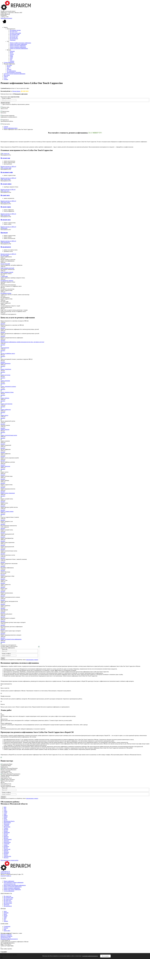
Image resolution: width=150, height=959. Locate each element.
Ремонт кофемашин (9, 881)
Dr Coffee (9, 65)
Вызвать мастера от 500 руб (8, 189)
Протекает (13, 40)
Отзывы (6, 79)
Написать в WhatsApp (6, 936)
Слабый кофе (4, 276)
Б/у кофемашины (11, 71)
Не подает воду (14, 35)
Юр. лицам (7, 75)
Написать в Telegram (6, 934)
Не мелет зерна (8, 901)
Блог (5, 929)
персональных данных (32, 659)
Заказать (3, 323)
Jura (11, 59)
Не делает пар (7, 896)
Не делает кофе (5, 255)
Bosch (11, 52)
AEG (11, 58)
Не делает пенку (8, 899)
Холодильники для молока (14, 72)
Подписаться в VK (6, 937)
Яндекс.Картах (16, 91)
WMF (11, 56)
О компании (7, 926)
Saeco (11, 55)
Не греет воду (13, 31)
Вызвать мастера (5, 102)
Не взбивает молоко (15, 30)
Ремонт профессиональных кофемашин (20, 42)
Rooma (8, 66)
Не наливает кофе (14, 34)
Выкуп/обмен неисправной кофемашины (15, 885)
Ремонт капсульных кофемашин (18, 44)
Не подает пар (14, 37)
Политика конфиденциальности (9, 939)
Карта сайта (7, 930)
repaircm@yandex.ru (6, 875)
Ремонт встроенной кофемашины (19, 48)
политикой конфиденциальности (90, 956)
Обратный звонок (5, 873)
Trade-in (6, 76)
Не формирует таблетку (7, 280)
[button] (75, 314)
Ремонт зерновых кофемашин (18, 45)
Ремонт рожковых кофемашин (18, 47)
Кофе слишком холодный (7, 268)
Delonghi (12, 51)
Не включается (14, 38)
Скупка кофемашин (9, 62)
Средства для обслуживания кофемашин (14, 73)
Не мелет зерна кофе (15, 33)
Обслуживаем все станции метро (9, 860)
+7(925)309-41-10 (5, 871)
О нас (5, 78)
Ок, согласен (105, 956)
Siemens (12, 61)
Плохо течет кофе (5, 263)
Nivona (12, 54)
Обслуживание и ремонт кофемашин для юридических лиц (13, 883)
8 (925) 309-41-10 (5, 14)
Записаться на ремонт (6, 18)
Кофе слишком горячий (7, 272)
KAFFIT (9, 69)
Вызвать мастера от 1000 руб (8, 166)
